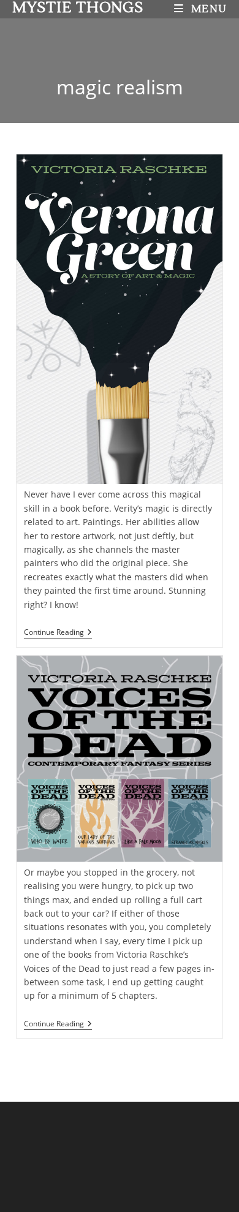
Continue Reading (58, 632)
